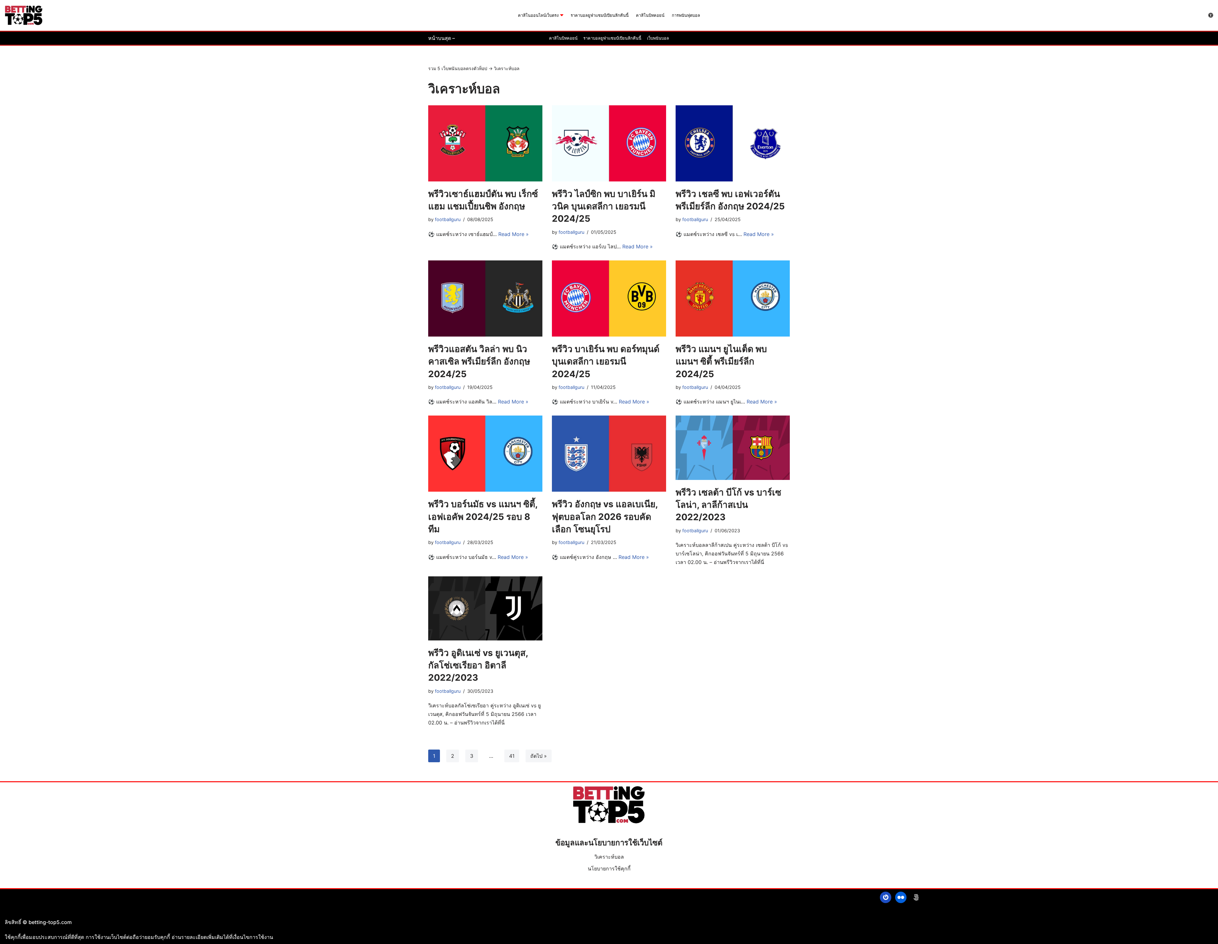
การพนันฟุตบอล (686, 15)
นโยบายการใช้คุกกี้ (609, 868)
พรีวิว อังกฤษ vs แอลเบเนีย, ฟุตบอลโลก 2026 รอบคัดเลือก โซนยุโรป (605, 516)
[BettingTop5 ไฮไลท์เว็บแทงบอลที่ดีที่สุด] (24, 15)
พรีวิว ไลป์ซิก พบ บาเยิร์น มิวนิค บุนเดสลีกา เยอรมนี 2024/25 (603, 206)
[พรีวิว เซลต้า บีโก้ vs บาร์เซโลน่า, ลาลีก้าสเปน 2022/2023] (733, 448)
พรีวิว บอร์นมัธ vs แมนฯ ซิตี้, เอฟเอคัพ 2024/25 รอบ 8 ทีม (482, 516)
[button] (561, 15)
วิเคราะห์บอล (609, 857)
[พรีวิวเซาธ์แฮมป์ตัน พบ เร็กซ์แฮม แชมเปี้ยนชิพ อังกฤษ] (485, 143)
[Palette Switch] (1210, 15)
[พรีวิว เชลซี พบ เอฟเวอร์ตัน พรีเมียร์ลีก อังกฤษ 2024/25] (733, 143)
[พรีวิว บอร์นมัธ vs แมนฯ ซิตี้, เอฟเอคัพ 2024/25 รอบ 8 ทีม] (485, 454)
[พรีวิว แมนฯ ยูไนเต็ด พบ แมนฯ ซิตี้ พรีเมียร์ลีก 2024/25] (733, 298)
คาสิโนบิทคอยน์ (650, 15)
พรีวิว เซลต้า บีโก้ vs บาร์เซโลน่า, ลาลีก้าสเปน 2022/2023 (728, 504)
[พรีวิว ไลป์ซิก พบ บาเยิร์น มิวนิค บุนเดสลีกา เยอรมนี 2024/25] (609, 143)
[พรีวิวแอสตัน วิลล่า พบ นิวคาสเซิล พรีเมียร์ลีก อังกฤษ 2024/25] (485, 298)
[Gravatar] (885, 897)
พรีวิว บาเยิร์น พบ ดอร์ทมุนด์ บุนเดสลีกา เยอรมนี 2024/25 (605, 361)
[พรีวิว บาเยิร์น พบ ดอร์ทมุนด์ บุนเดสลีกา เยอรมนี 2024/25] (609, 298)
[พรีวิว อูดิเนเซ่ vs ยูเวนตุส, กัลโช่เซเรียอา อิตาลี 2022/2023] (485, 608)
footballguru (448, 219)
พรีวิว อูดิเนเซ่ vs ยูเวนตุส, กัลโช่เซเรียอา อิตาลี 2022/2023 (478, 665)
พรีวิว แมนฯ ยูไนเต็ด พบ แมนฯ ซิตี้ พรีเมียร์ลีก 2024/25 (721, 361)
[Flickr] (901, 897)
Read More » (513, 234)
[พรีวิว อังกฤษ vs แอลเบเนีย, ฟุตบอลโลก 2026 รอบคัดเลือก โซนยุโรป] (609, 454)
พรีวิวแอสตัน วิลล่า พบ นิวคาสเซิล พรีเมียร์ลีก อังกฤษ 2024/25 (479, 361)
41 (511, 756)
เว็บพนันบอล (658, 38)
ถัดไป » (538, 756)
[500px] (916, 897)
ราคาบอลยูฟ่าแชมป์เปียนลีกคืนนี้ (600, 15)
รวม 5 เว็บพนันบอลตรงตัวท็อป (457, 68)
